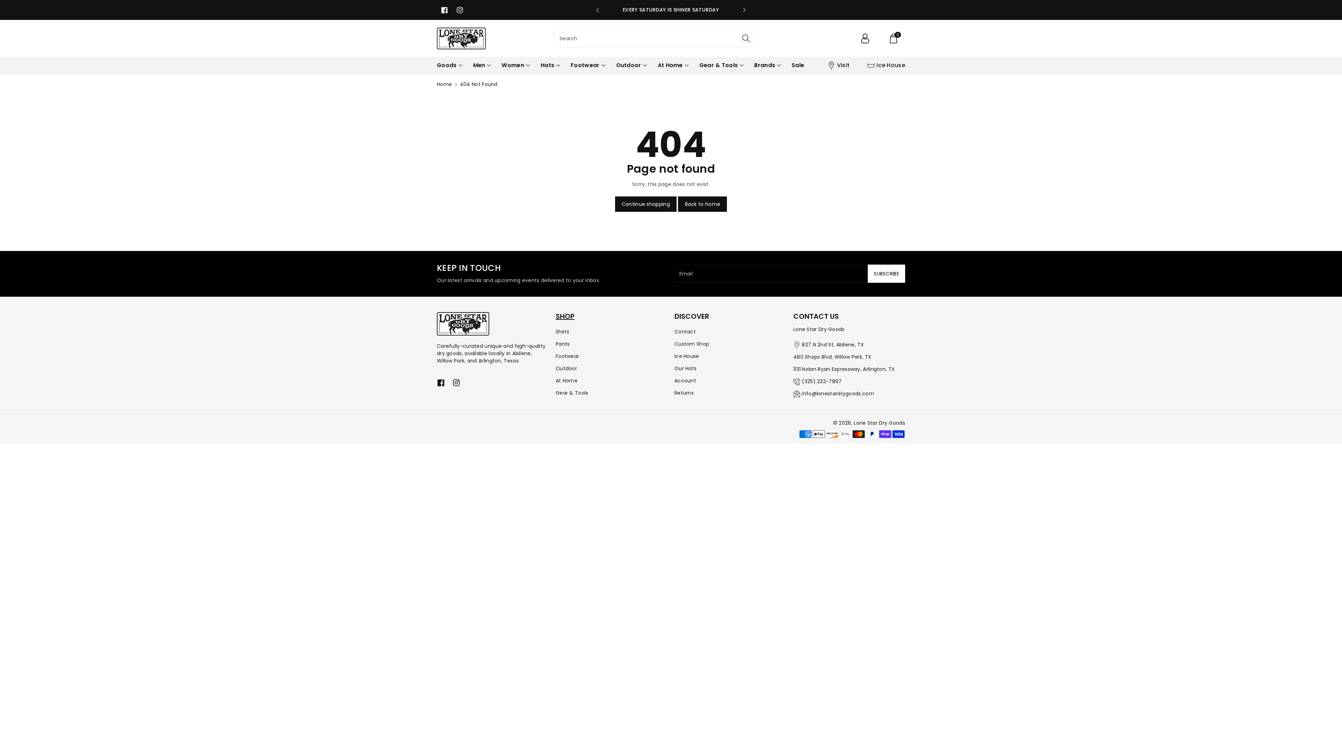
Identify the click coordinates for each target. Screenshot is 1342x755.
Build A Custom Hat (671, 9)
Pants (563, 343)
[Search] (746, 38)
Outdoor (566, 368)
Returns (684, 392)
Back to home (703, 204)
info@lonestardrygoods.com (838, 393)
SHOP (565, 316)
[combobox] (656, 38)
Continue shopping (646, 204)
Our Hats (685, 368)
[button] (893, 38)
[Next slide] (744, 10)
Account (685, 380)
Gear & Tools (572, 392)
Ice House (890, 65)
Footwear (567, 356)
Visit (843, 65)
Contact (685, 331)
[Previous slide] (597, 10)
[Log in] (865, 38)
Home (444, 84)
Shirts (563, 331)
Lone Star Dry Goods (879, 422)
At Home (567, 380)
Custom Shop (691, 343)
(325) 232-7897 (822, 381)
